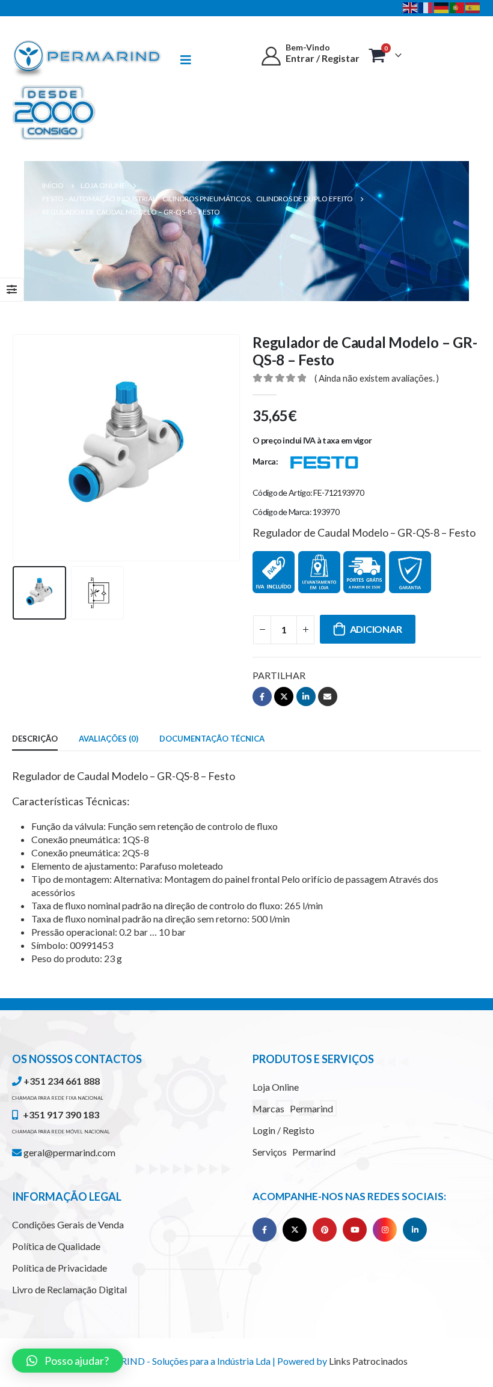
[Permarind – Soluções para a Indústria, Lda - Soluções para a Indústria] (87, 59)
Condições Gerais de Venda (68, 1224)
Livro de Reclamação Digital (69, 1289)
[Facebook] (265, 1230)
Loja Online (276, 1087)
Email (327, 696)
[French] (426, 6)
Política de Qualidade (56, 1246)
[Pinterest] (325, 1230)
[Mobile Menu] (191, 59)
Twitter (283, 696)
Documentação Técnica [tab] (212, 738)
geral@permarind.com (68, 1152)
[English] (410, 6)
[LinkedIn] (415, 1230)
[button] (67, 1361)
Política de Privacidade (59, 1267)
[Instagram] (385, 1230)
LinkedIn (306, 696)
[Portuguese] (457, 6)
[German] (442, 6)
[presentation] (27, 448)
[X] (295, 1230)
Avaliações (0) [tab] (108, 738)
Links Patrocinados (368, 1361)
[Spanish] (473, 6)
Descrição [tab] (35, 738)
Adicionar (376, 629)
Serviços (294, 1151)
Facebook (262, 696)
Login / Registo (283, 1130)
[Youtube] (355, 1230)
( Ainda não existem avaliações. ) (376, 378)
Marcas (293, 1108)
